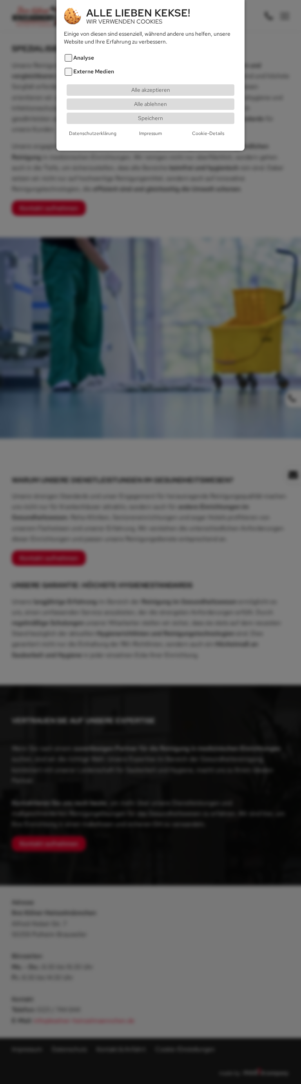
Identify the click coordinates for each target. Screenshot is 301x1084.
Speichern (150, 118)
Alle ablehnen (150, 103)
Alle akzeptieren (150, 89)
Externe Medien (93, 71)
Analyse (83, 58)
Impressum (150, 133)
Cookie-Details (208, 133)
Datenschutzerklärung (92, 133)
